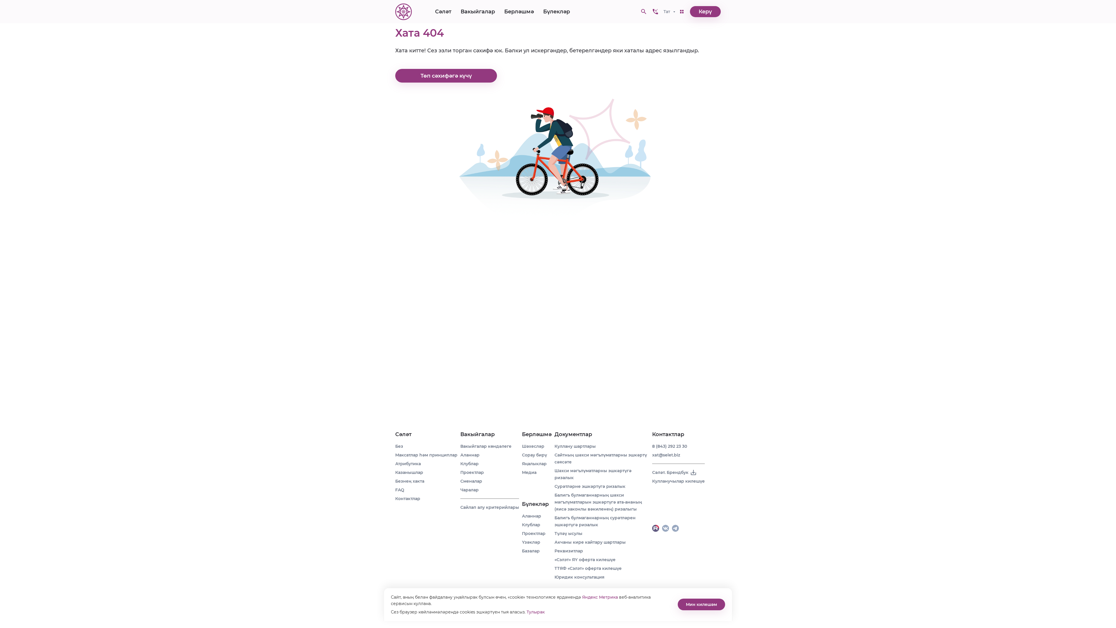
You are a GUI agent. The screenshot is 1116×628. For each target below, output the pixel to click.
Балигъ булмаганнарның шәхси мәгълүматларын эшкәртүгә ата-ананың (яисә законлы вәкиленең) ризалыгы (598, 502)
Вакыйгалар (478, 11)
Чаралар (469, 490)
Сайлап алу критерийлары (489, 507)
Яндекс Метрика (600, 597)
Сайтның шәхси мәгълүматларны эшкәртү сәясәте (601, 458)
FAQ (399, 490)
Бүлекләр (556, 11)
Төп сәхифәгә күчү (446, 76)
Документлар (573, 434)
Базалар (531, 551)
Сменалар (471, 481)
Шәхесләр (533, 446)
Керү (705, 11)
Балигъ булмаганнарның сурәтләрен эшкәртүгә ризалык (595, 521)
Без (399, 446)
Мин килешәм (701, 604)
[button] (655, 11)
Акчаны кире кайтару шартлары (590, 542)
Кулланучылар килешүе (678, 481)
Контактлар (407, 498)
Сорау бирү (534, 455)
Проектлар (472, 472)
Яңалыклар (534, 463)
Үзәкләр (531, 542)
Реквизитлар (569, 551)
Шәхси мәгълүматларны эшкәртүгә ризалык (593, 474)
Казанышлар (409, 472)
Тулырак (536, 612)
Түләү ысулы (568, 533)
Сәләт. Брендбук (670, 472)
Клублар (469, 463)
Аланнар (470, 455)
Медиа (529, 472)
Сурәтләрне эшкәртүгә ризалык (590, 486)
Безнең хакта (409, 481)
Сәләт (443, 11)
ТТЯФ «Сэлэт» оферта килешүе (588, 568)
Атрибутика (408, 463)
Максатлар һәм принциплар (426, 455)
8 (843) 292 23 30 (669, 446)
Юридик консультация (579, 577)
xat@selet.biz (666, 455)
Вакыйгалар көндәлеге (486, 446)
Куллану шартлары (575, 446)
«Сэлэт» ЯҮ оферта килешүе (585, 559)
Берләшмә (519, 11)
